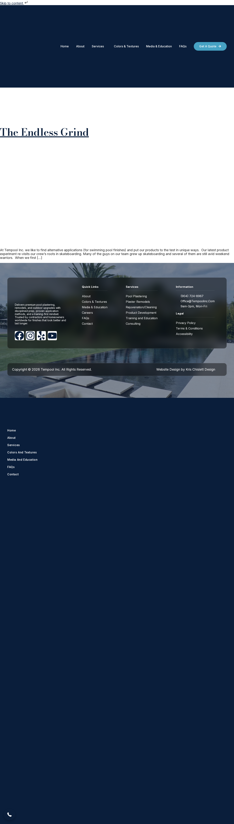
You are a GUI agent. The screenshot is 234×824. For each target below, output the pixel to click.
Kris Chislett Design (200, 369)
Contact (13, 474)
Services (13, 445)
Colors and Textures (22, 452)
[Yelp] (41, 335)
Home (11, 430)
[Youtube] (52, 335)
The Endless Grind (44, 132)
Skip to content (12, 3)
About (11, 438)
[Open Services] (106, 46)
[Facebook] (19, 335)
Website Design (168, 369)
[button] (9, 814)
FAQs (11, 467)
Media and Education (22, 459)
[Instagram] (30, 335)
